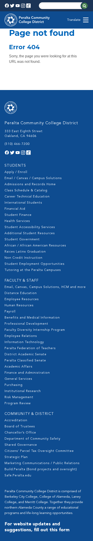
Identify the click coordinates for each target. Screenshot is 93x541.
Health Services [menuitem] (17, 221)
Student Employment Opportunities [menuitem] (35, 264)
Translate (74, 20)
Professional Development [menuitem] (26, 323)
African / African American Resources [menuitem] (35, 245)
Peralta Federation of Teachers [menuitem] (30, 348)
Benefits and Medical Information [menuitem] (32, 317)
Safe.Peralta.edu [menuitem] (18, 475)
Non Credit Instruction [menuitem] (23, 257)
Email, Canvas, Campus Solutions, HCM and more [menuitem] (45, 287)
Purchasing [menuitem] (14, 385)
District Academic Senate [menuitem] (25, 354)
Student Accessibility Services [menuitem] (30, 227)
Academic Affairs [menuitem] (19, 366)
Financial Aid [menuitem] (15, 208)
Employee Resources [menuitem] (22, 299)
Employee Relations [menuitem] (21, 336)
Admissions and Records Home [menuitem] (30, 184)
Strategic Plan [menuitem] (16, 457)
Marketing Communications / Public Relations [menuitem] (42, 463)
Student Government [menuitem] (22, 239)
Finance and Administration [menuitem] (27, 372)
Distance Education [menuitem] (21, 293)
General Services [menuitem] (18, 378)
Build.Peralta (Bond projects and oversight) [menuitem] (41, 469)
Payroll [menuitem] (10, 311)
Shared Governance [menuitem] (21, 444)
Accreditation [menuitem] (16, 420)
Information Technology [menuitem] (24, 342)
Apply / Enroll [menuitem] (16, 172)
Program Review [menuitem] (18, 403)
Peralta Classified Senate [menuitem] (25, 360)
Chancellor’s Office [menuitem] (20, 432)
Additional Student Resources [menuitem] (30, 233)
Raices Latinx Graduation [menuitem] (25, 251)
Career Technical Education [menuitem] (27, 196)
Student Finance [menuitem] (18, 215)
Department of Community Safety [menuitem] (32, 438)
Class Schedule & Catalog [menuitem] (26, 190)
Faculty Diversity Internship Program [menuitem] (35, 329)
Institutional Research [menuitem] (23, 391)
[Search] (84, 6)
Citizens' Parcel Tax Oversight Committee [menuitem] (39, 451)
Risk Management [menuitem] (19, 397)
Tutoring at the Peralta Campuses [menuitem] (33, 270)
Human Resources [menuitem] (19, 305)
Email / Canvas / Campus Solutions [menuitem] (33, 178)
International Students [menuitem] (23, 202)
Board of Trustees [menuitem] (20, 426)
